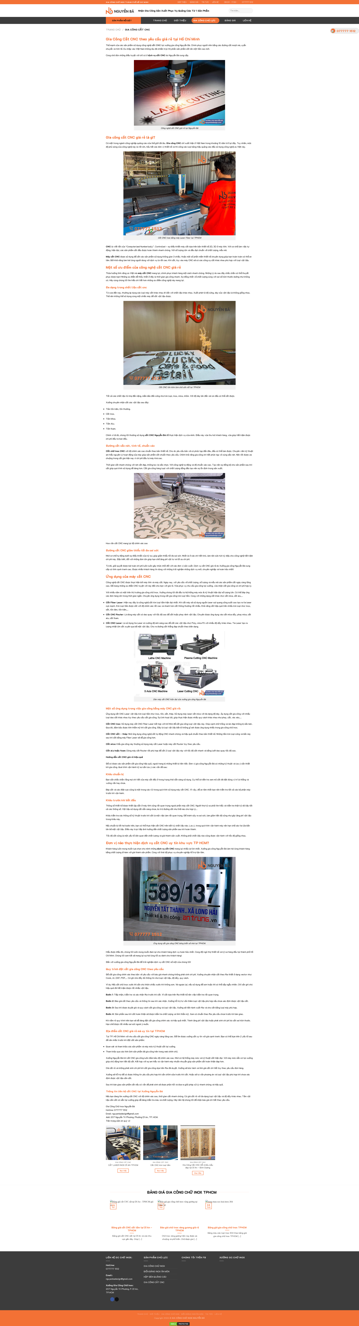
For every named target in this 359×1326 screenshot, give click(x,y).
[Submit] (250, 10)
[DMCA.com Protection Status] (179, 1323)
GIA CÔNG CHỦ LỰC (204, 20)
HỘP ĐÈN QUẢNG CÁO (155, 1276)
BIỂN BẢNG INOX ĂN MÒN (156, 1271)
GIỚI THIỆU (182, 2)
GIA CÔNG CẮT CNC (154, 1282)
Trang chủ (113, 29)
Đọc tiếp (123, 1171)
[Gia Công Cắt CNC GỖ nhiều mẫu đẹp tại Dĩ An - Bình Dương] (197, 1142)
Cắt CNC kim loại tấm (160, 1165)
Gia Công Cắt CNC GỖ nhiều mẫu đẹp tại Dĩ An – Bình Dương (198, 1166)
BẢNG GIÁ (194, 2)
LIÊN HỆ (215, 2)
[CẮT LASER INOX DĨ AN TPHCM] (123, 1142)
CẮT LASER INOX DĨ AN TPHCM (123, 1165)
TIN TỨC (205, 2)
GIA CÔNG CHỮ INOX (154, 1265)
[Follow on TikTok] (117, 1299)
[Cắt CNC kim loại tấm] (160, 1142)
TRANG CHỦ (160, 20)
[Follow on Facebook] (112, 1299)
